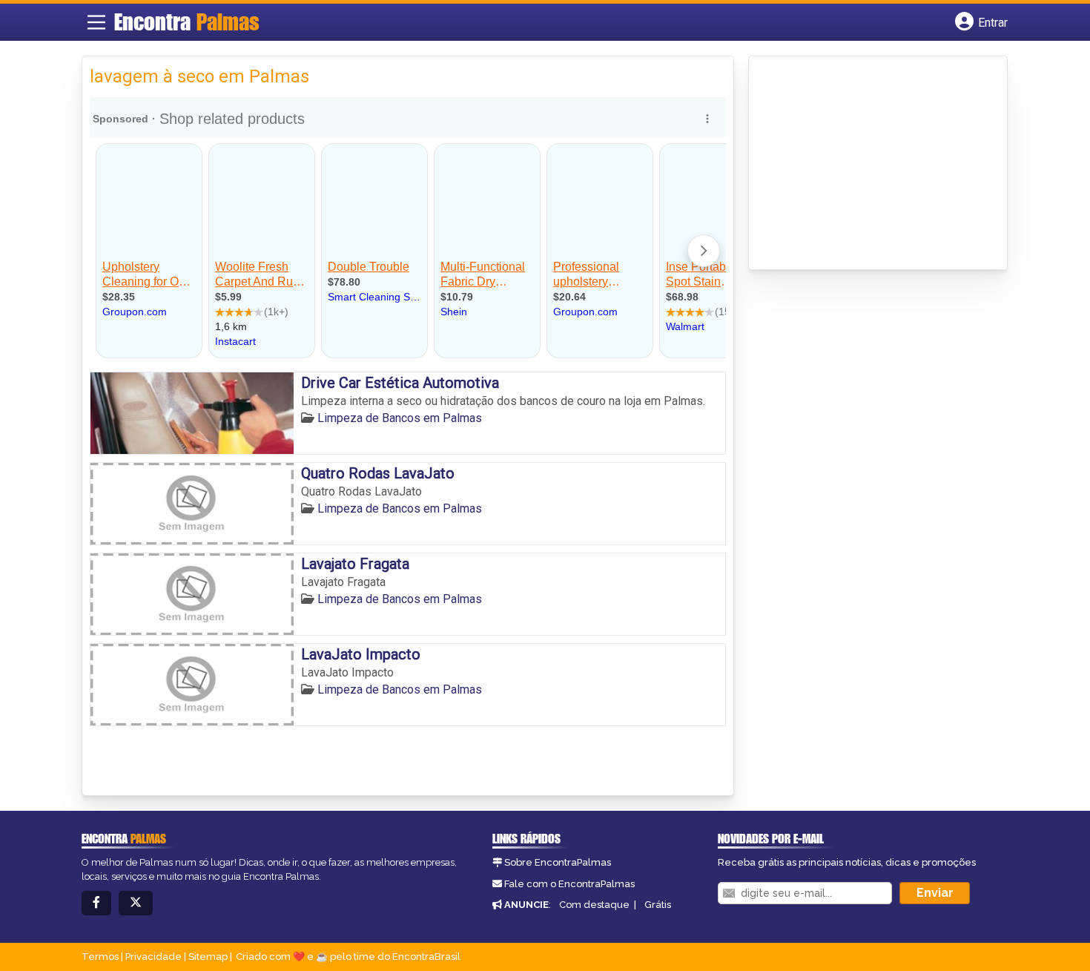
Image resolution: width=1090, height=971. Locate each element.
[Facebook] (96, 903)
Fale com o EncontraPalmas (569, 883)
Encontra (187, 21)
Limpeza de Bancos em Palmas (399, 418)
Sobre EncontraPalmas (557, 862)
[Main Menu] (96, 22)
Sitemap (208, 956)
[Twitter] (136, 903)
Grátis (657, 904)
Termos (100, 956)
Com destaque (594, 904)
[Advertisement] (867, 164)
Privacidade (153, 956)
